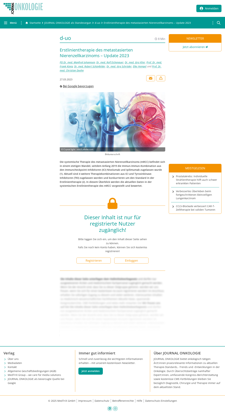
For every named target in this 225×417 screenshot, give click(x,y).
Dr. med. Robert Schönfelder (89, 66)
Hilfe (139, 400)
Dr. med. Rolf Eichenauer (110, 62)
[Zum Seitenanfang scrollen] (218, 410)
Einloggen (131, 260)
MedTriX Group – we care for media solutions (34, 375)
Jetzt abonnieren (194, 47)
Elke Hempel (139, 66)
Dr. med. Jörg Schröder (119, 66)
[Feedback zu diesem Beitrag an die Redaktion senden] (160, 78)
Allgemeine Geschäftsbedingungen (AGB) (32, 371)
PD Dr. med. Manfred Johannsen (77, 62)
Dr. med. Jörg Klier (135, 62)
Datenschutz (102, 400)
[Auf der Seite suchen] (218, 23)
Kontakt (12, 367)
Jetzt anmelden (91, 371)
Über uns (13, 359)
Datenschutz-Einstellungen (161, 400)
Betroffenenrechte (123, 400)
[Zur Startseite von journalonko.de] (23, 8)
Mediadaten (15, 363)
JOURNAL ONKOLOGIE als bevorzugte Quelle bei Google (36, 381)
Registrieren (94, 260)
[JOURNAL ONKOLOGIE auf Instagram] (115, 408)
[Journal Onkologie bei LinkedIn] (109, 408)
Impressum (85, 400)
